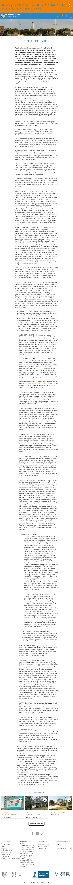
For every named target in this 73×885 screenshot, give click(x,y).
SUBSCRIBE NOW (37, 451)
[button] (37, 434)
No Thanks (37, 456)
